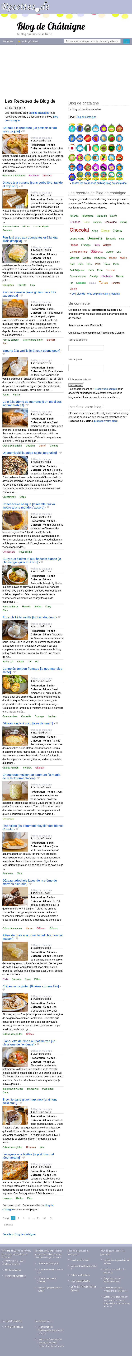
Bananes (7, 230)
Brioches (75, 222)
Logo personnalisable (80, 1280)
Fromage (39, 716)
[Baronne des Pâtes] (87, 137)
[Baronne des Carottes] (72, 137)
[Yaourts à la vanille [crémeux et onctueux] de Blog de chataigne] (15, 366)
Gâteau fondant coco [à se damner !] (27, 723)
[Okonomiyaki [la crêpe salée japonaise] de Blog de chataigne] (15, 465)
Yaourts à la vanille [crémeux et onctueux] (31, 350)
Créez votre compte (106, 389)
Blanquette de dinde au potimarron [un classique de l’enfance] (28, 1042)
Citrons (105, 230)
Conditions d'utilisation (15, 1275)
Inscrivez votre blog (79, 1259)
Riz (36, 661)
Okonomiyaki (9, 496)
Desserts (94, 238)
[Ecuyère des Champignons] (72, 166)
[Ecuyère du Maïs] (87, 166)
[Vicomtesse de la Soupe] (111, 127)
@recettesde (52, 1287)
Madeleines (100, 257)
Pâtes (37, 979)
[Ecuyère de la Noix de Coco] (95, 156)
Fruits (5, 979)
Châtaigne (111, 222)
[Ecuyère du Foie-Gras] (111, 166)
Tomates (115, 282)
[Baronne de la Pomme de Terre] (103, 137)
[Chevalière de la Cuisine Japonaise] (72, 146)
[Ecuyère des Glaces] (119, 146)
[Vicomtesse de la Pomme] (103, 127)
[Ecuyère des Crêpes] (87, 156)
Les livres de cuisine (113, 1269)
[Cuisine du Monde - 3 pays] (80, 175)
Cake (87, 222)
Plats (5, 610)
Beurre (113, 215)
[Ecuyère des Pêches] (80, 156)
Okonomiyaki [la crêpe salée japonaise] (29, 452)
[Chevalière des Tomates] (111, 137)
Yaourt (5, 394)
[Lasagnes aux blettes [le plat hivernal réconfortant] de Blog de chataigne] (15, 1170)
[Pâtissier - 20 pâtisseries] (111, 175)
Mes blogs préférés (29, 41)
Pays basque (25, 551)
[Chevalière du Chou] (111, 146)
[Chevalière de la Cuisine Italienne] (87, 146)
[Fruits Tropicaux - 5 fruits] (87, 175)
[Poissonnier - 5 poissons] (119, 175)
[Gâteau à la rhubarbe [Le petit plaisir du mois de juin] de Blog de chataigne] (15, 143)
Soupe (92, 282)
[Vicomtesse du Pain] (119, 127)
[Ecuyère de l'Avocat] (119, 156)
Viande (73, 288)
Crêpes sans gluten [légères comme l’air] (30, 986)
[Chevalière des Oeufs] (119, 137)
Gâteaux (47, 175)
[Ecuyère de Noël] (72, 175)
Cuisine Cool (109, 1296)
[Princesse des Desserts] (72, 127)
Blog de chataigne (38, 112)
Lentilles (87, 257)
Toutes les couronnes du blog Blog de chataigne (99, 183)
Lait (29, 661)
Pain (4, 343)
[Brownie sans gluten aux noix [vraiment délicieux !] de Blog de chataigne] (15, 1115)
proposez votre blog (105, 421)
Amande (74, 215)
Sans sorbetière (10, 226)
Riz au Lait (7, 661)
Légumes (75, 257)
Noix (42, 1147)
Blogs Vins (108, 1278)
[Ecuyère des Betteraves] (103, 156)
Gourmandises (9, 716)
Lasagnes (7, 1198)
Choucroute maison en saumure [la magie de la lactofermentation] (31, 776)
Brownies (31, 1147)
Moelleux (30, 445)
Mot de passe (75, 359)
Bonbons (16, 979)
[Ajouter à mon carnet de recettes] (23, 131)
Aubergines (87, 215)
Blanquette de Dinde (12, 1088)
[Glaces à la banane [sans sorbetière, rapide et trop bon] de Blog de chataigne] (15, 198)
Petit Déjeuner (77, 270)
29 (38, 1218)
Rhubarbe (34, 175)
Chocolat (79, 229)
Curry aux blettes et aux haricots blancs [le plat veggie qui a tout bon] (31, 560)
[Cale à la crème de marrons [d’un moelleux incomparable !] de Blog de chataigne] (15, 417)
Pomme (110, 270)
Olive (89, 263)
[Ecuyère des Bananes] (111, 156)
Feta (32, 284)
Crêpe (22, 496)
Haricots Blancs (10, 606)
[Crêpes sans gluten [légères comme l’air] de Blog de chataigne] (15, 1002)
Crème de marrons (12, 445)
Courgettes (8, 284)
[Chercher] (126, 41)
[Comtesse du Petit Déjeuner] (95, 127)
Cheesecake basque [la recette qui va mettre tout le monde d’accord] (28, 505)
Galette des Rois (78, 251)
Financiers (7, 873)
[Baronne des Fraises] (95, 137)
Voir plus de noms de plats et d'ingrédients (96, 293)
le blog (41, 1287)
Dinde (5, 1092)
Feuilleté (22, 284)
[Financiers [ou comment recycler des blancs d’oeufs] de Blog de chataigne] (15, 841)
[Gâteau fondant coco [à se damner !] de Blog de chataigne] (15, 736)
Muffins (123, 257)
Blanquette (32, 1088)
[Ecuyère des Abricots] (119, 166)
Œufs (19, 873)
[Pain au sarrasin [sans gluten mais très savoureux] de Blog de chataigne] (15, 308)
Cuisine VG (109, 1287)
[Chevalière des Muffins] (103, 146)
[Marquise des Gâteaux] (87, 127)
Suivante (8, 1224)
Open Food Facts (46, 1339)
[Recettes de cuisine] (25, 6)
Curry (48, 606)
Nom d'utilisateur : (77, 339)
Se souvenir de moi (81, 379)
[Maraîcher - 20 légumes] (103, 175)
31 (51, 1218)
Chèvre (123, 221)
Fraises (74, 245)
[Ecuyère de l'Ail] (95, 166)
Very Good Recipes (14, 1326)
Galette (107, 245)
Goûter (110, 251)
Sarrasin (51, 339)
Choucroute (8, 818)
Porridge (94, 276)
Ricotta (119, 276)
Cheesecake (8, 551)
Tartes (103, 282)
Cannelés (26, 716)
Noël (72, 263)
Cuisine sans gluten (33, 339)
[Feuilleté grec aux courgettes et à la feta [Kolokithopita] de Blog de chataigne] (15, 253)
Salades (81, 283)
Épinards (111, 238)
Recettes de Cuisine (11, 1250)
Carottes (97, 221)
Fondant (27, 767)
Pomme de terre (78, 276)
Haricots (26, 606)
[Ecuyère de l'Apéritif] (80, 166)
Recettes (7, 41)
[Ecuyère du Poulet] (72, 156)
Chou (95, 230)
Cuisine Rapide (41, 226)
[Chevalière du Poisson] (80, 146)
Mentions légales (13, 1269)
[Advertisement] (66, 70)
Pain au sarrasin (10, 339)
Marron (42, 445)
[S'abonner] (32, 137)
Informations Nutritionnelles (45, 1328)
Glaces (26, 226)
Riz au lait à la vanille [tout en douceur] (29, 617)
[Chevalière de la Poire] (95, 146)
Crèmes (54, 445)
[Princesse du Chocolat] (80, 127)
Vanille (16, 394)
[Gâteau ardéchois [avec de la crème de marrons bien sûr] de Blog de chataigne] (15, 896)
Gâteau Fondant (10, 767)
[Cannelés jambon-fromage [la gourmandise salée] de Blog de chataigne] (15, 684)
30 (44, 1218)
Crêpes (30, 1033)
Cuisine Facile (77, 238)
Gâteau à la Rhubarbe (13, 175)
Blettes (38, 606)
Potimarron (48, 1088)
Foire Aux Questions (80, 1275)
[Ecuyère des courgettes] (103, 166)
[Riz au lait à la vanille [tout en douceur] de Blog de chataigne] (15, 629)
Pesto (116, 263)
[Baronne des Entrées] (80, 137)
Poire (27, 979)
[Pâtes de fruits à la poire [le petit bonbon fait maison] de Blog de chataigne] (15, 951)
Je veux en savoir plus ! (48, 1263)
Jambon (52, 716)
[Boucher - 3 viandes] (95, 175)
